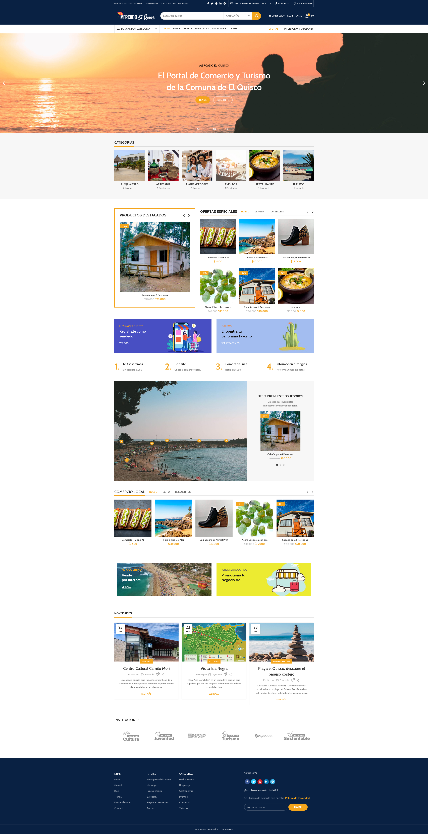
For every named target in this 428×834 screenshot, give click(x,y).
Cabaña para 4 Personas (155, 294)
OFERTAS (273, 28)
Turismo (146, 661)
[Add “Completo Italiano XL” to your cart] (149, 505)
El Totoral (151, 796)
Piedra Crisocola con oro (218, 307)
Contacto (119, 808)
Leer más (146, 694)
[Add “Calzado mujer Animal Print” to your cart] (230, 505)
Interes (151, 773)
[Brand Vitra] (130, 736)
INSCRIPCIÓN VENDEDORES (299, 28)
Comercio (184, 802)
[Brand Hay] (296, 736)
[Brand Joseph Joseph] (263, 736)
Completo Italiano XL (218, 257)
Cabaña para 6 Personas (257, 307)
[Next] (424, 83)
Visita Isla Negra (214, 668)
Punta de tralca (154, 790)
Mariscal (295, 307)
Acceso (150, 808)
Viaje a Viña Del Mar (257, 257)
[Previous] (4, 83)
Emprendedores (281, 661)
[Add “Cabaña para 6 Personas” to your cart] (311, 505)
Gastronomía (186, 790)
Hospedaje (184, 785)
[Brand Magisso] (164, 736)
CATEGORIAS (186, 773)
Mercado (118, 785)
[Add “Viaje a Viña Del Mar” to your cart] (189, 505)
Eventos (183, 796)
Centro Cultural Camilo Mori (146, 668)
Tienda (118, 796)
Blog (116, 790)
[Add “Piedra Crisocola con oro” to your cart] (270, 505)
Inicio (117, 779)
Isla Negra (151, 785)
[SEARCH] (256, 16)
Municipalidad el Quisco (159, 779)
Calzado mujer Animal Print (296, 257)
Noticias (214, 661)
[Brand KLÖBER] (230, 736)
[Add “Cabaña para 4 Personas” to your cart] (187, 227)
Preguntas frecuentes (158, 802)
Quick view (187, 235)
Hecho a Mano (186, 779)
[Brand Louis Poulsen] (197, 736)
